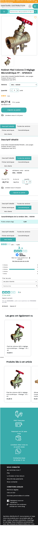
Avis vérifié (7, 295)
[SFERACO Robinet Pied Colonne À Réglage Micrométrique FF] (19, 35)
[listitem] (17, 338)
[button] (2, 338)
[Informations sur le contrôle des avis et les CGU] (29, 258)
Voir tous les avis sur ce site (20, 261)
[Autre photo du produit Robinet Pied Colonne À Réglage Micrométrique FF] (7, 61)
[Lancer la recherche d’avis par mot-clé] (37, 286)
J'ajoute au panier (14, 110)
